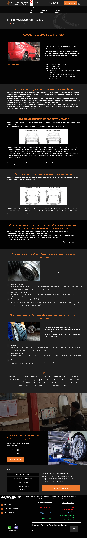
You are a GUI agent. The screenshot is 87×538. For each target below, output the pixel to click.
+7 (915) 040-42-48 (14, 454)
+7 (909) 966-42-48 (46, 518)
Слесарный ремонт (33, 8)
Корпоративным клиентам (64, 8)
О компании (36, 525)
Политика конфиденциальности (39, 530)
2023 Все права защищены (13, 530)
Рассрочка (44, 525)
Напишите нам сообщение (13, 524)
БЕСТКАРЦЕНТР (19, 3)
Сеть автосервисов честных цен (18, 4)
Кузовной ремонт (21, 8)
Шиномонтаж (43, 8)
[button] (70, 3)
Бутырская (29, 10)
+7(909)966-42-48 (58, 12)
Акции (51, 525)
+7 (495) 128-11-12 (53, 3)
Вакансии (57, 525)
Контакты (52, 8)
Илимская (57, 10)
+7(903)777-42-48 (43, 12)
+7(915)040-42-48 (29, 12)
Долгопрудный (44, 10)
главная (9, 23)
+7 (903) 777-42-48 (46, 513)
